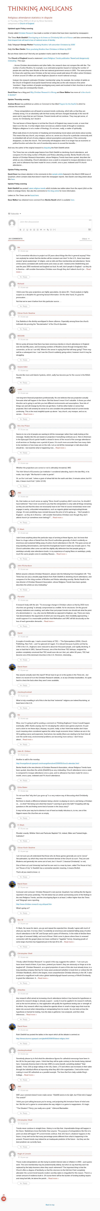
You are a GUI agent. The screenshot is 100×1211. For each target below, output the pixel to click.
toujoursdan (23, 367)
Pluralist (21, 597)
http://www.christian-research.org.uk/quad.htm (34, 904)
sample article (57, 174)
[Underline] (27, 229)
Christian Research (26, 33)
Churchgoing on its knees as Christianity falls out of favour (50, 38)
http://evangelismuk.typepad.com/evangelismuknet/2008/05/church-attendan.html (47, 763)
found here (34, 195)
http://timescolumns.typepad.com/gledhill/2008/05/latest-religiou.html (42, 1038)
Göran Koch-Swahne (26, 313)
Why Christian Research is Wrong (43, 92)
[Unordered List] (37, 229)
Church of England (27, 23)
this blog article (53, 191)
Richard (21, 284)
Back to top (50, 1205)
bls (19, 247)
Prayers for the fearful (67, 104)
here (13, 179)
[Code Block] (44, 229)
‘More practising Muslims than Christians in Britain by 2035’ (48, 49)
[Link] (48, 229)
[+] (54, 229)
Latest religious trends (36, 188)
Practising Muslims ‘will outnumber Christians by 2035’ (54, 45)
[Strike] (30, 229)
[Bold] (20, 229)
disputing (47, 148)
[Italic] (24, 229)
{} (51, 229)
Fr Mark (21, 529)
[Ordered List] (34, 229)
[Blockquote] (41, 229)
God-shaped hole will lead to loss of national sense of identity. (31, 40)
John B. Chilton (24, 751)
